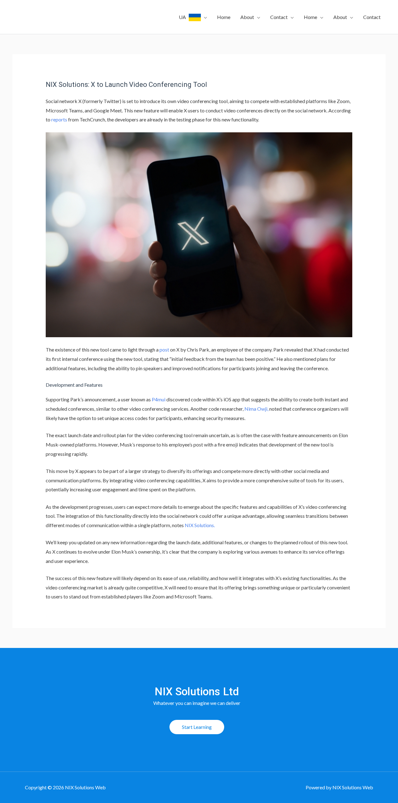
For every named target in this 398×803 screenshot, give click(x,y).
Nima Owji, (256, 409)
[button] (196, 727)
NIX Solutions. (200, 525)
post (164, 349)
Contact (279, 17)
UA (184, 17)
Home (223, 17)
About (247, 17)
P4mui (158, 399)
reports (59, 119)
